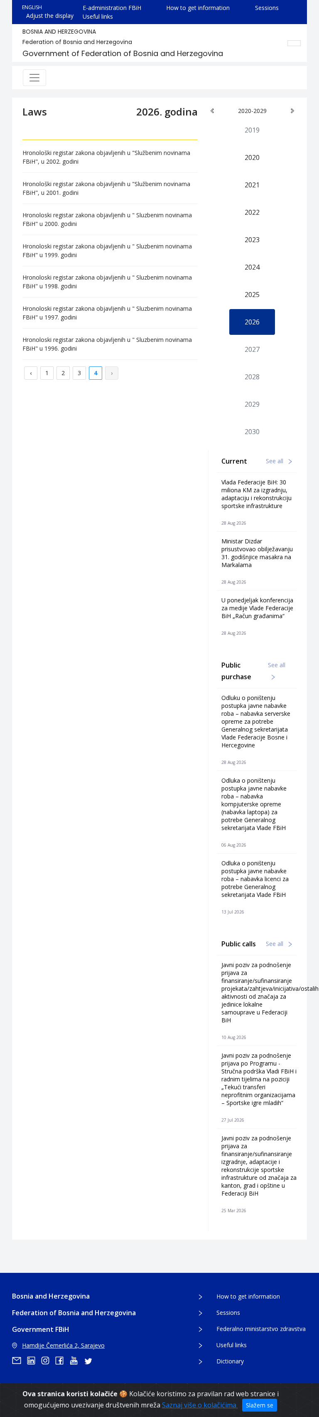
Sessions (267, 8)
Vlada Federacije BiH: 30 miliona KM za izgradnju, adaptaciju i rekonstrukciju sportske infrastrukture (256, 494)
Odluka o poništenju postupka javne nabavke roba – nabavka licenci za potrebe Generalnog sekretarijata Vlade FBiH (255, 879)
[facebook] (62, 1360)
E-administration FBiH (112, 8)
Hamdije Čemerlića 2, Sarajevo (63, 1345)
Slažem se (259, 1405)
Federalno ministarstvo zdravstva (261, 1329)
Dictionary (230, 1361)
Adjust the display (50, 16)
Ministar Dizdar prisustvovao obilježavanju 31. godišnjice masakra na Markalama (257, 553)
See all (275, 461)
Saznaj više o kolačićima (200, 1405)
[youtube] (76, 1360)
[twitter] (90, 1360)
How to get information (198, 8)
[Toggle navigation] (34, 77)
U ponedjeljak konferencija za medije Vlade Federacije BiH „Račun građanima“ (257, 608)
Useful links (98, 16)
